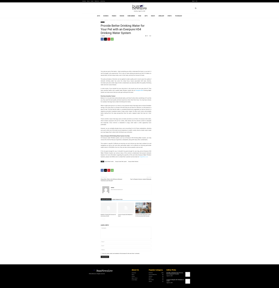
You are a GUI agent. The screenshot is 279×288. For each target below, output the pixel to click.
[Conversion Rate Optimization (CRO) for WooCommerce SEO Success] (143, 207)
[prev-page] (102, 219)
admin (103, 35)
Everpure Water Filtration (133, 161)
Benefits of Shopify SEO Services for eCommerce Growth (174, 273)
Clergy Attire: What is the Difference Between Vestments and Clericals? (111, 180)
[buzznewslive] (139, 7)
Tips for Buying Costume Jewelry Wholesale (140, 179)
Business (106, 20)
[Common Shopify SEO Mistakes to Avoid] (126, 207)
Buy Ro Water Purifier (109, 161)
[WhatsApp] (112, 39)
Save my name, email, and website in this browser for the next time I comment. (121, 253)
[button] (195, 8)
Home (102, 20)
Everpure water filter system (121, 161)
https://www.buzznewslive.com (117, 189)
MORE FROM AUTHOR (117, 199)
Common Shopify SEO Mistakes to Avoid (175, 280)
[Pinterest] (108, 39)
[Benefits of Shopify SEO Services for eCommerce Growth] (109, 207)
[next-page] (104, 219)
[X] (105, 39)
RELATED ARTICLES (106, 199)
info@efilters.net (143, 156)
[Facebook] (102, 39)
